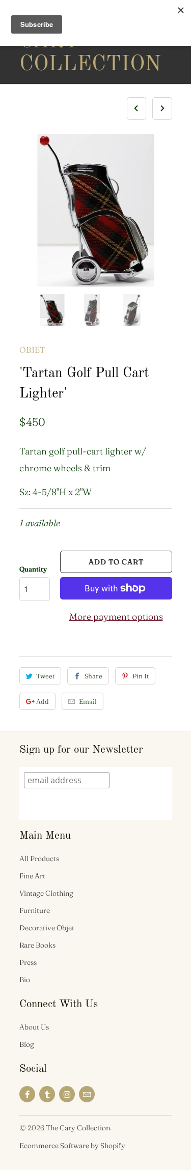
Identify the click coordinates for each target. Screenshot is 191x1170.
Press (28, 962)
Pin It (140, 676)
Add (42, 701)
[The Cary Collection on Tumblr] (47, 1094)
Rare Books (37, 945)
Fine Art (32, 875)
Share (93, 676)
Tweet (45, 676)
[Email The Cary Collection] (87, 1094)
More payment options (116, 616)
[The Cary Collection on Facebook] (27, 1094)
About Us (34, 1027)
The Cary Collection (60, 41)
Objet (32, 350)
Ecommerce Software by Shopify (72, 1145)
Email (88, 701)
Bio (24, 979)
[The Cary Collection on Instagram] (67, 1094)
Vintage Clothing (46, 893)
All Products (39, 858)
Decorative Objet (46, 927)
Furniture (34, 910)
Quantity (33, 569)
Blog (26, 1044)
